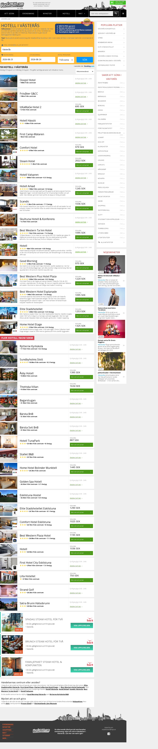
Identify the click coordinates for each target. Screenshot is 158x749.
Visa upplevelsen (82, 625)
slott (8, 703)
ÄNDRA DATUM (80, 83)
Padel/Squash (103, 187)
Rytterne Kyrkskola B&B (59, 694)
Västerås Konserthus (106, 29)
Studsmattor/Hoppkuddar (108, 219)
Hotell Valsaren (27, 691)
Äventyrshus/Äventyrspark (109, 87)
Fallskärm (102, 119)
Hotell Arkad (64, 689)
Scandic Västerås (76, 689)
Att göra (9, 13)
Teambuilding (103, 228)
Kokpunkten (77, 701)
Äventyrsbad (103, 83)
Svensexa (101, 224)
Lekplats (101, 165)
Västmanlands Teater (106, 65)
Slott (100, 215)
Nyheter (47, 13)
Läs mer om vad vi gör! (74, 733)
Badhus (101, 92)
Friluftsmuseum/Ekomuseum (109, 133)
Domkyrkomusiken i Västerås (109, 61)
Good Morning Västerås (36, 694)
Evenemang (28, 13)
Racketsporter (104, 196)
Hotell (66, 13)
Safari (100, 201)
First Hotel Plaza (26, 687)
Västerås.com (5, 19)
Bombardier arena (105, 42)
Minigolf (101, 174)
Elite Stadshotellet (106, 47)
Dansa (100, 110)
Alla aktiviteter (106, 242)
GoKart (101, 137)
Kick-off (101, 142)
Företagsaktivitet (105, 128)
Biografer (102, 101)
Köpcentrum (103, 151)
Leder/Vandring (104, 156)
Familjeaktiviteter (105, 124)
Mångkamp (102, 169)
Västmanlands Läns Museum (45, 703)
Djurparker (102, 115)
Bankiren (101, 51)
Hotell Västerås (52, 689)
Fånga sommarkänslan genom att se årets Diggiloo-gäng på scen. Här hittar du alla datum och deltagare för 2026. (109, 347)
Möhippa (101, 178)
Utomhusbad (103, 233)
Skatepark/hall (104, 210)
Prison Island (26, 703)
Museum (101, 183)
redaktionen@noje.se (109, 729)
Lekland (101, 160)
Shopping (101, 206)
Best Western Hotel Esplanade (73, 687)
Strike (100, 38)
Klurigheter (103, 147)
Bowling (101, 106)
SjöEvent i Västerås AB (106, 33)
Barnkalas (102, 96)
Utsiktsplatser (104, 237)
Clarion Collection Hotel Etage (46, 687)
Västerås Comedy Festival (108, 56)
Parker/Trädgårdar (106, 192)
